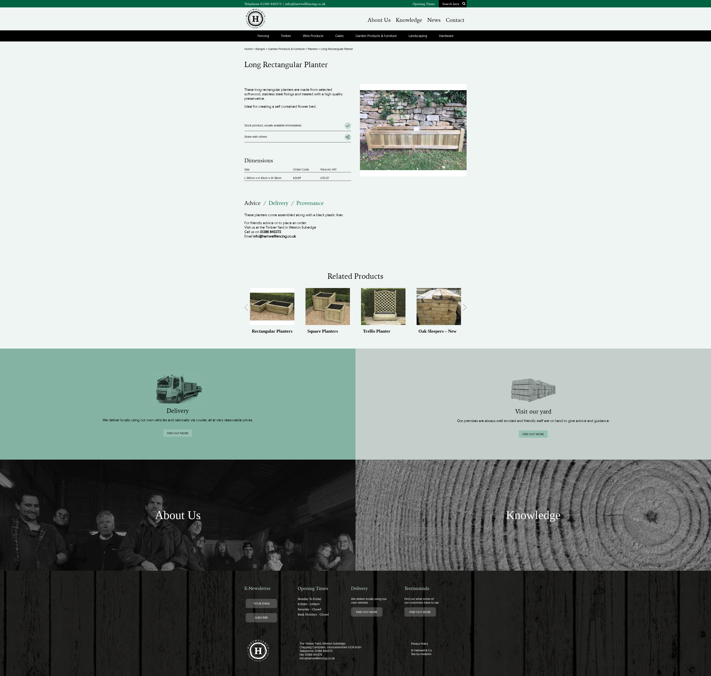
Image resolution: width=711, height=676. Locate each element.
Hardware (446, 36)
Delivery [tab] (278, 203)
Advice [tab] (252, 203)
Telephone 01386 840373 (263, 4)
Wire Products (313, 36)
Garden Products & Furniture (376, 36)
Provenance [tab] (310, 203)
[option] (272, 314)
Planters (313, 49)
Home (248, 49)
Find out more (177, 433)
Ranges (260, 49)
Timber (286, 36)
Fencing (263, 36)
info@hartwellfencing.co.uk (305, 4)
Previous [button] (250, 308)
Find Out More (367, 612)
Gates (339, 36)
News (434, 20)
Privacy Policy (419, 643)
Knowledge (409, 20)
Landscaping (418, 36)
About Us (379, 20)
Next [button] (462, 308)
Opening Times (424, 4)
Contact (455, 20)
